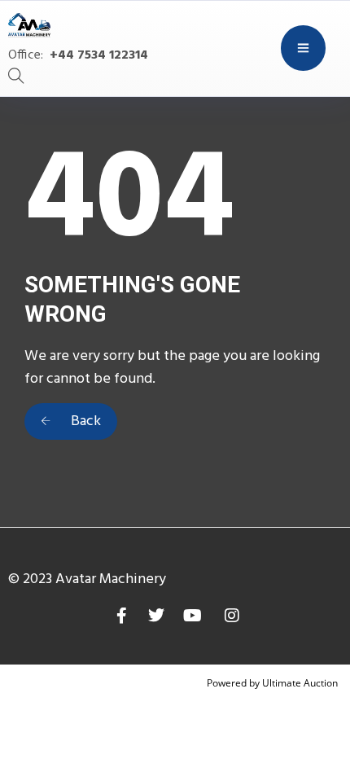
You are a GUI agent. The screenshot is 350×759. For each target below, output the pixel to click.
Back (84, 421)
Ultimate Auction (300, 683)
